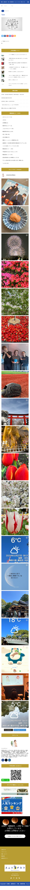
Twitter (11, 878)
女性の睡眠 (5, 137)
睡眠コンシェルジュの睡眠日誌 (9, 140)
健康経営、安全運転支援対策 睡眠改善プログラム (13, 143)
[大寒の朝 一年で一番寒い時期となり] (15, 714)
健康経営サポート (4, 858)
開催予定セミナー (6, 125)
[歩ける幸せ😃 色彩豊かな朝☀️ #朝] (15, 274)
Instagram (16, 878)
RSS (19, 878)
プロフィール (3, 851)
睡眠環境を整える (6, 131)
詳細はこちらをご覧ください (15, 836)
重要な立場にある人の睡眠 (6, 108)
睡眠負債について (6, 154)
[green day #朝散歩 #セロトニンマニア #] (15, 301)
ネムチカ (7, 41)
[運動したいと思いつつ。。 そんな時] (15, 384)
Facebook (14, 878)
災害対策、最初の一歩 (5, 101)
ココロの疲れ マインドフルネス (10, 145)
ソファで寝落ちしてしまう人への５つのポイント (18, 54)
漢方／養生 (5, 134)
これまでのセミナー (7, 128)
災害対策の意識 (4, 97)
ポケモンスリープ (6, 117)
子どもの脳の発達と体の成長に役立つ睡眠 (12, 160)
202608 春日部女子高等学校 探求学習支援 (10, 94)
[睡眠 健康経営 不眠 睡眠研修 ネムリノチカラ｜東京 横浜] (15, 868)
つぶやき (4, 163)
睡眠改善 (3, 856)
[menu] (28, 2)
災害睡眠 (4, 122)
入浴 (4, 119)
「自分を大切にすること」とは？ (7, 104)
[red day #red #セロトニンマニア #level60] (15, 329)
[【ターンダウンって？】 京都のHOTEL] (15, 686)
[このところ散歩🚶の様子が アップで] (15, 521)
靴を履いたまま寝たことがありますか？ (16, 71)
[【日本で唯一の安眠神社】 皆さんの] (15, 604)
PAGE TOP (28, 862)
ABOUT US (3, 849)
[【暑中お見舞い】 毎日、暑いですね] (15, 219)
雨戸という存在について (13, 79)
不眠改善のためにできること (9, 151)
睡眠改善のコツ (6, 148)
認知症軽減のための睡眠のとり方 (10, 157)
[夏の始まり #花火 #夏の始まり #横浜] (15, 246)
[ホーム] (1, 5)
